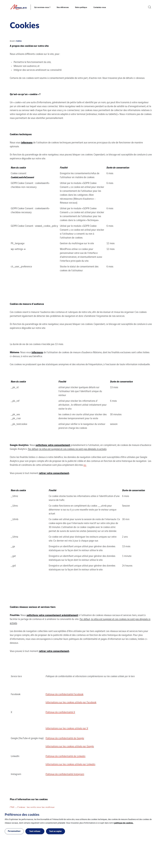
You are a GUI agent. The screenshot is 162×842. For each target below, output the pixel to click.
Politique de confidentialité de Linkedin (65, 756)
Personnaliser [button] (14, 830)
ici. (84, 464)
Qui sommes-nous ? (42, 7)
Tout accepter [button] (55, 831)
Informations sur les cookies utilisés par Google (70, 746)
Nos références (63, 7)
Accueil (12, 41)
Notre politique (81, 7)
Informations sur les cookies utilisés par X (67, 728)
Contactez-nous (99, 7)
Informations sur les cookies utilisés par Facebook (71, 702)
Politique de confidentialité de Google (65, 738)
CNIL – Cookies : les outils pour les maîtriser (32, 807)
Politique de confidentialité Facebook (64, 694)
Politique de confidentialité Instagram (65, 774)
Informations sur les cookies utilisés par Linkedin (70, 764)
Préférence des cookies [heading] (22, 814)
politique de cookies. (123, 822)
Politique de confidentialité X (60, 712)
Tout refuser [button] (34, 831)
